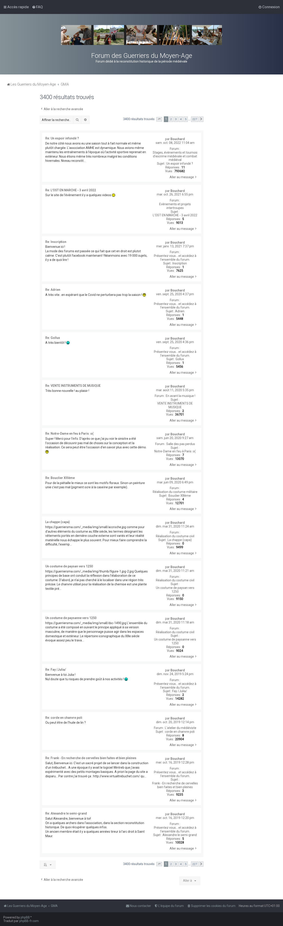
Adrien (179, 311)
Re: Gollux (52, 338)
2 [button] (171, 119)
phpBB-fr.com (29, 921)
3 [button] (176, 119)
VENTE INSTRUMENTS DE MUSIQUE (175, 405)
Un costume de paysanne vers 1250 (175, 641)
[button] (159, 119)
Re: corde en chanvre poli (63, 717)
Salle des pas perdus (180, 444)
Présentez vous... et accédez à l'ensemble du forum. (175, 257)
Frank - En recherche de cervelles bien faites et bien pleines (175, 785)
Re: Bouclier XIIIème (60, 478)
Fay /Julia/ (179, 691)
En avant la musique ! (180, 396)
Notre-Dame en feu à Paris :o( (175, 451)
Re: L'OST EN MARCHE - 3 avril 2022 (70, 190)
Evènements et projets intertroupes (175, 206)
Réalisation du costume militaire (175, 492)
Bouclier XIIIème (179, 495)
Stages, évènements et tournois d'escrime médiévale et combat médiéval (175, 156)
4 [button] (181, 119)
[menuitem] (37, 7)
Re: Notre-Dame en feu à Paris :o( (69, 433)
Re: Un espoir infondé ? (62, 138)
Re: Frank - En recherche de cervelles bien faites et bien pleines (90, 758)
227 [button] (194, 119)
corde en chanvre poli (180, 731)
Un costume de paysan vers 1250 (175, 589)
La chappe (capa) (180, 540)
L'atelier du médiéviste (180, 728)
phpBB (25, 917)
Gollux (180, 359)
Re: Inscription (55, 242)
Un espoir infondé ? (179, 163)
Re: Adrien (52, 289)
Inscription (179, 263)
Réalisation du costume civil (175, 536)
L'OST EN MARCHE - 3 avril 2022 (175, 215)
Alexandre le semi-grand (180, 835)
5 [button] (185, 119)
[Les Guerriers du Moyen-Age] (141, 35)
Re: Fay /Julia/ (55, 669)
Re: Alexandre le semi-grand (66, 813)
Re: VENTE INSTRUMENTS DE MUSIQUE (73, 385)
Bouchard (177, 139)
